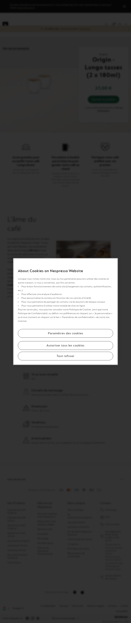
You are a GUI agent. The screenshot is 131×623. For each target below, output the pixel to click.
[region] (65, 311)
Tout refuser (65, 356)
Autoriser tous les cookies (65, 345)
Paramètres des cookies (65, 333)
